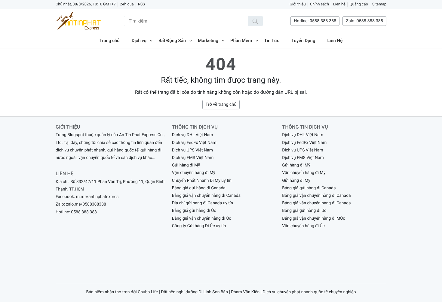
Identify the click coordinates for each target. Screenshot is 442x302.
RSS (141, 4)
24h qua (127, 4)
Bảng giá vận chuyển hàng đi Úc (201, 218)
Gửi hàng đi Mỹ (186, 165)
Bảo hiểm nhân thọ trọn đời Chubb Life (122, 292)
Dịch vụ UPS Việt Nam (192, 150)
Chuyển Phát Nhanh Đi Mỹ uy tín (202, 180)
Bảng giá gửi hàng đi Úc (194, 210)
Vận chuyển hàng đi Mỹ (193, 172)
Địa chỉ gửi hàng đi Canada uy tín (202, 203)
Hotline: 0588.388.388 (315, 20)
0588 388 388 (84, 212)
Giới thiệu (298, 4)
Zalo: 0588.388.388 (364, 20)
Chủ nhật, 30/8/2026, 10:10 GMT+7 (86, 4)
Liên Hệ (334, 40)
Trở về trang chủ (221, 104)
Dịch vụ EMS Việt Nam (193, 157)
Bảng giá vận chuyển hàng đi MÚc (313, 218)
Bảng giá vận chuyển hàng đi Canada (206, 195)
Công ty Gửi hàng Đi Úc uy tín (199, 226)
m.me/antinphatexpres (97, 196)
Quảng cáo (359, 4)
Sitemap (379, 4)
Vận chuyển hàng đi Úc (303, 226)
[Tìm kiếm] (255, 21)
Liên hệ (339, 4)
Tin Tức (271, 40)
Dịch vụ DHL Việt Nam (192, 135)
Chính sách (319, 4)
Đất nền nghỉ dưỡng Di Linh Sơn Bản (194, 292)
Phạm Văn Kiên (245, 292)
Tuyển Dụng (303, 40)
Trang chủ (110, 40)
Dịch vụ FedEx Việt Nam (194, 142)
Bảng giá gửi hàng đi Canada (199, 188)
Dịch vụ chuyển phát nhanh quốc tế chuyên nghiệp (309, 292)
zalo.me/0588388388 (86, 204)
